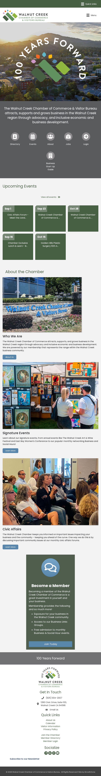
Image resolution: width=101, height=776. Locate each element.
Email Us (54, 709)
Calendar (50, 723)
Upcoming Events (20, 186)
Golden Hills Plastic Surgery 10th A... (50, 244)
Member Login (50, 741)
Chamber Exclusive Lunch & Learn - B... (18, 244)
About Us (50, 720)
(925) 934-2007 (54, 697)
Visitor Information (50, 726)
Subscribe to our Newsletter (24, 758)
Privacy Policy (50, 729)
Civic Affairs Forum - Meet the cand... (17, 216)
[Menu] (88, 4)
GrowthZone (90, 772)
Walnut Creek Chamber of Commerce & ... (50, 216)
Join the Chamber (50, 734)
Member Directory (50, 738)
